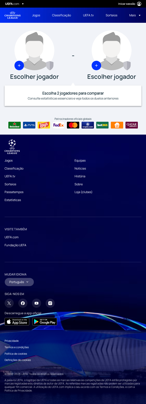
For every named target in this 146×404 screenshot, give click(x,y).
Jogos (9, 160)
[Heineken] (14, 125)
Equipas (80, 160)
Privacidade (12, 340)
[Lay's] (44, 125)
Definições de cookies (18, 360)
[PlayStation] (29, 125)
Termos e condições (17, 347)
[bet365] (102, 125)
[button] (134, 15)
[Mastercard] (73, 125)
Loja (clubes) (84, 192)
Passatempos (14, 192)
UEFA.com (12, 237)
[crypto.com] (88, 125)
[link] (36, 15)
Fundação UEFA (15, 245)
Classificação (14, 168)
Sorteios (10, 184)
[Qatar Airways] (131, 125)
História (80, 176)
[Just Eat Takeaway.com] (117, 125)
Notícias (80, 168)
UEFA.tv (10, 176)
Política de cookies (16, 353)
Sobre (79, 184)
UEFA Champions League (13, 15)
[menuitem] (37, 15)
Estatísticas (13, 200)
